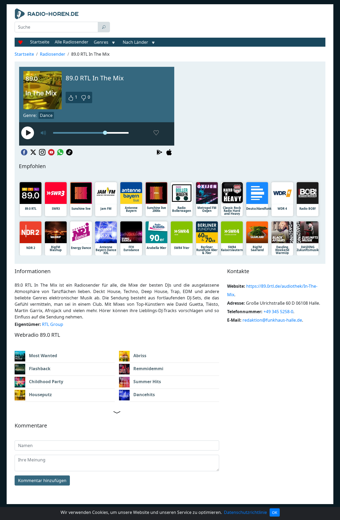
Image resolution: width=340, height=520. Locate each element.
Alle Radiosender (71, 42)
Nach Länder (135, 42)
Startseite (39, 42)
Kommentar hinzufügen (42, 480)
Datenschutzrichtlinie (245, 512)
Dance (46, 115)
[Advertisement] (219, 21)
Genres (101, 42)
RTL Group (52, 324)
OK (274, 512)
